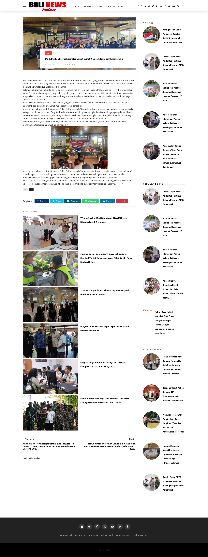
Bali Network (107, 535)
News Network (123, 535)
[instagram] (141, 6)
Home (78, 6)
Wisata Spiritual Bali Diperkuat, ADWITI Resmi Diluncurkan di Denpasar (103, 220)
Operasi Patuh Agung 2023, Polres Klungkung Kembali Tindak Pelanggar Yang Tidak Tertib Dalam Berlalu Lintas (106, 258)
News (120, 6)
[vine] (165, 6)
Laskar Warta (140, 535)
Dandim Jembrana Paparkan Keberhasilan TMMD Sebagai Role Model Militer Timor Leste (105, 400)
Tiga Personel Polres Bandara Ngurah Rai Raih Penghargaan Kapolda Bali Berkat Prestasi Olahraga (172, 365)
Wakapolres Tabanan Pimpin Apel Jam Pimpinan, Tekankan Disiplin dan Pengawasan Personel (173, 423)
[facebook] (138, 6)
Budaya (110, 6)
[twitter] (145, 6)
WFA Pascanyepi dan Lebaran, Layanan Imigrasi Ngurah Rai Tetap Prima (104, 292)
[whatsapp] (149, 6)
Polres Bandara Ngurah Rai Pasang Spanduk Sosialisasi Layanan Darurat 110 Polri (172, 92)
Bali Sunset (80, 535)
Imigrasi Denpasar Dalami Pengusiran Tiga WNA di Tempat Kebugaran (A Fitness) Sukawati (172, 454)
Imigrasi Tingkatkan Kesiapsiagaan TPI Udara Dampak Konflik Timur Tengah (103, 364)
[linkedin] (157, 6)
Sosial (100, 6)
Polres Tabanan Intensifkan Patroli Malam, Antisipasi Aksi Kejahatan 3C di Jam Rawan (172, 123)
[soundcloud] (173, 6)
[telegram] (153, 6)
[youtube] (169, 6)
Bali (48, 53)
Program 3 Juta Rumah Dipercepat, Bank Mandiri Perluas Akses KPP (105, 328)
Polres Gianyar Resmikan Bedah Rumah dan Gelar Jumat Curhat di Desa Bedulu (172, 289)
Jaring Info (93, 535)
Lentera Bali (66, 535)
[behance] (161, 6)
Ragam (87, 6)
